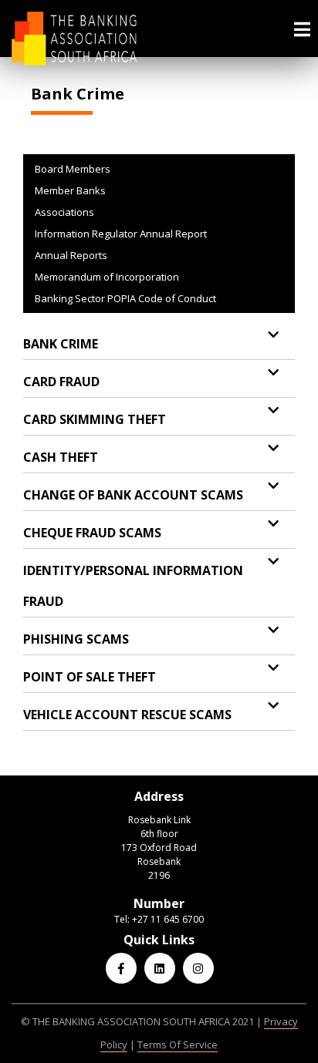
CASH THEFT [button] (60, 457)
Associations (64, 212)
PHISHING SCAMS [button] (76, 639)
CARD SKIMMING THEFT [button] (94, 419)
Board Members (72, 169)
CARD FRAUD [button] (61, 381)
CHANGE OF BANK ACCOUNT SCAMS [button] (133, 494)
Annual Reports (71, 255)
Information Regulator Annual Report (121, 234)
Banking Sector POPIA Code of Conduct (125, 298)
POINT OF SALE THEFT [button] (89, 676)
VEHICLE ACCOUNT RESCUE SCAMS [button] (127, 714)
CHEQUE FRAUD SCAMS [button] (92, 532)
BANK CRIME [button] (60, 343)
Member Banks (70, 190)
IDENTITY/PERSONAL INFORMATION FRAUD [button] (133, 586)
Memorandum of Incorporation (107, 277)
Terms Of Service (177, 1044)
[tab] (159, 344)
